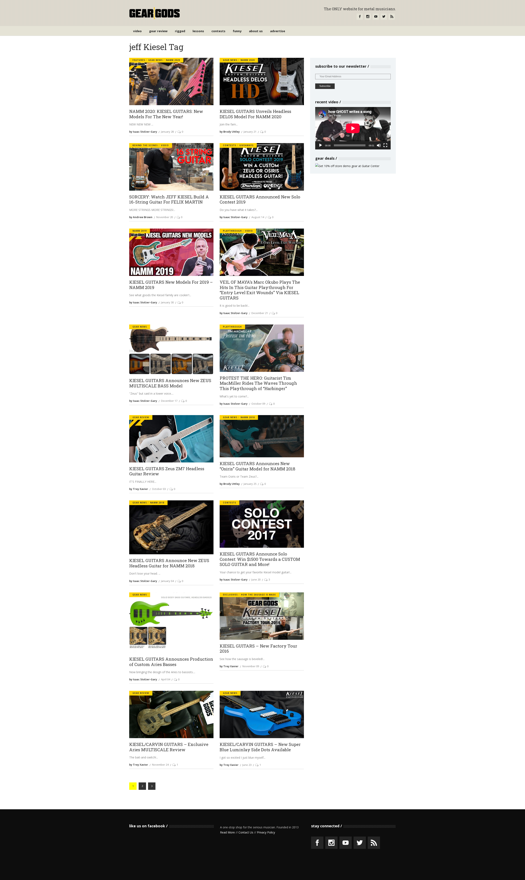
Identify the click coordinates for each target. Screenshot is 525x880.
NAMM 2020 (173, 60)
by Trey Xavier (138, 489)
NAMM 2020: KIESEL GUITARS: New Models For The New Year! (166, 114)
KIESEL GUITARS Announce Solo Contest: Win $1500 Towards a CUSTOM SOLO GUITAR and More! (260, 559)
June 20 (255, 579)
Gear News (155, 60)
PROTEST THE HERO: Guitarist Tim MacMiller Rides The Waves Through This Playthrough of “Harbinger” (258, 383)
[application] (353, 128)
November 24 (160, 764)
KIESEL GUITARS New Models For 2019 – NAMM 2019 (171, 285)
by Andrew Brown (140, 217)
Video (165, 145)
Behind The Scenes (145, 145)
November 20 (164, 217)
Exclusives (230, 594)
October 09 (258, 403)
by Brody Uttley (230, 131)
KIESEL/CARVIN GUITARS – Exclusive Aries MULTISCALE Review (168, 747)
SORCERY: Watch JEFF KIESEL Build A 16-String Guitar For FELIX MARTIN (169, 199)
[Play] (320, 145)
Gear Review (140, 417)
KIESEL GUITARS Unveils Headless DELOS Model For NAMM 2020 (255, 114)
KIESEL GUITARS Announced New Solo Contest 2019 (260, 199)
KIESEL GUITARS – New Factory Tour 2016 (258, 648)
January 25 (250, 484)
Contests (229, 145)
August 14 (257, 217)
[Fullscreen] (385, 145)
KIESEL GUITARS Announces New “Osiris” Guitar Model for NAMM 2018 (257, 466)
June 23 (246, 765)
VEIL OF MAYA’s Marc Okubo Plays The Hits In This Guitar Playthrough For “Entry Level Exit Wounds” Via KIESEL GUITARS (260, 290)
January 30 (167, 302)
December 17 (169, 401)
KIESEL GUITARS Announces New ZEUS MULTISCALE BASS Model (170, 383)
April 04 (165, 679)
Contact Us (246, 832)
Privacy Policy (266, 832)
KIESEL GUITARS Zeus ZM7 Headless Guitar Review (166, 471)
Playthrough (232, 230)
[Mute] (379, 145)
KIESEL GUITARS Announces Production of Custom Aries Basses (171, 662)
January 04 (167, 581)
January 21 (250, 131)
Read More (227, 832)
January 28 (167, 131)
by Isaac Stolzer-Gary (143, 131)
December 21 (259, 313)
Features (138, 60)
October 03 (159, 489)
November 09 (250, 666)
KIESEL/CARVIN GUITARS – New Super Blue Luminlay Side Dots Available (260, 747)
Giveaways (246, 145)
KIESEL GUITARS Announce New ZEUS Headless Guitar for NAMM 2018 (169, 563)
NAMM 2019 (139, 230)
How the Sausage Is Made (258, 594)
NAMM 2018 (248, 417)
